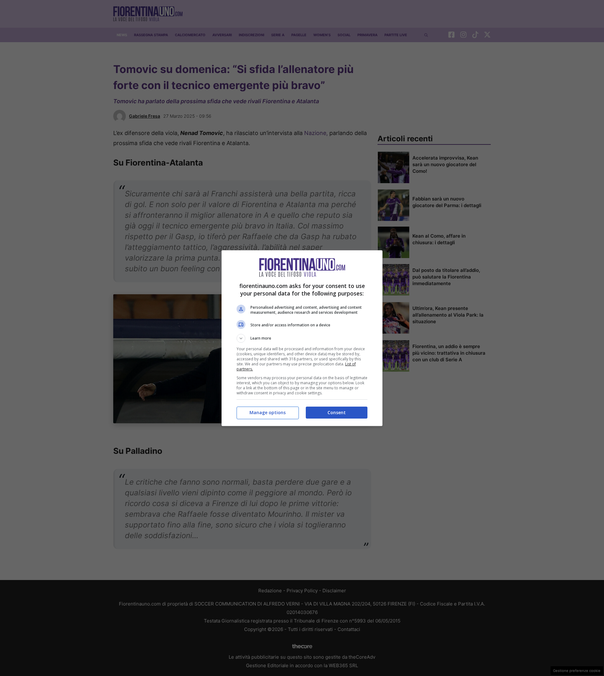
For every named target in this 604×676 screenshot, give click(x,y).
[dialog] (302, 338)
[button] (302, 338)
